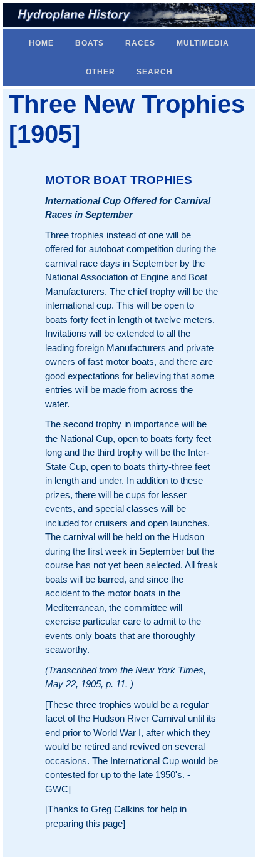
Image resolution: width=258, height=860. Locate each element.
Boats (89, 43)
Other (100, 72)
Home (41, 43)
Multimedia (203, 43)
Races (140, 43)
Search (155, 72)
